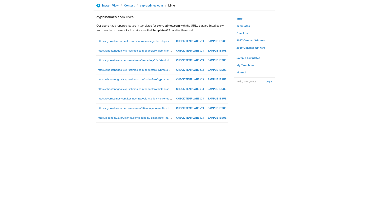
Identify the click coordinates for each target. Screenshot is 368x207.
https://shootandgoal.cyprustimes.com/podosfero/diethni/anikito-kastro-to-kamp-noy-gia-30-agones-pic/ (160, 50)
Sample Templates (248, 57)
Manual (241, 72)
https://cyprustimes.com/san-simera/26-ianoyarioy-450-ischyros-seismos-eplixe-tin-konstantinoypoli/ (158, 108)
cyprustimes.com (151, 5)
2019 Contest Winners (251, 47)
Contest (129, 5)
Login (269, 81)
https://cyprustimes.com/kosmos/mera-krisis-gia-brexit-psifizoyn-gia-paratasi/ (144, 41)
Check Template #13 (190, 41)
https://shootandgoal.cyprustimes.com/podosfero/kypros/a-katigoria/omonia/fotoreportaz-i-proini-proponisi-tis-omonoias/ (170, 79)
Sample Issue (217, 41)
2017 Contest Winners (251, 40)
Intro (240, 18)
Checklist (243, 33)
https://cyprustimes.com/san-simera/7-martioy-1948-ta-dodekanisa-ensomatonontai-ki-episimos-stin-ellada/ (163, 60)
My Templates (246, 65)
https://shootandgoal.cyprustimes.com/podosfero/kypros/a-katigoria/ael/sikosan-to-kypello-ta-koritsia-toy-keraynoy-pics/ (170, 69)
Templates (243, 25)
